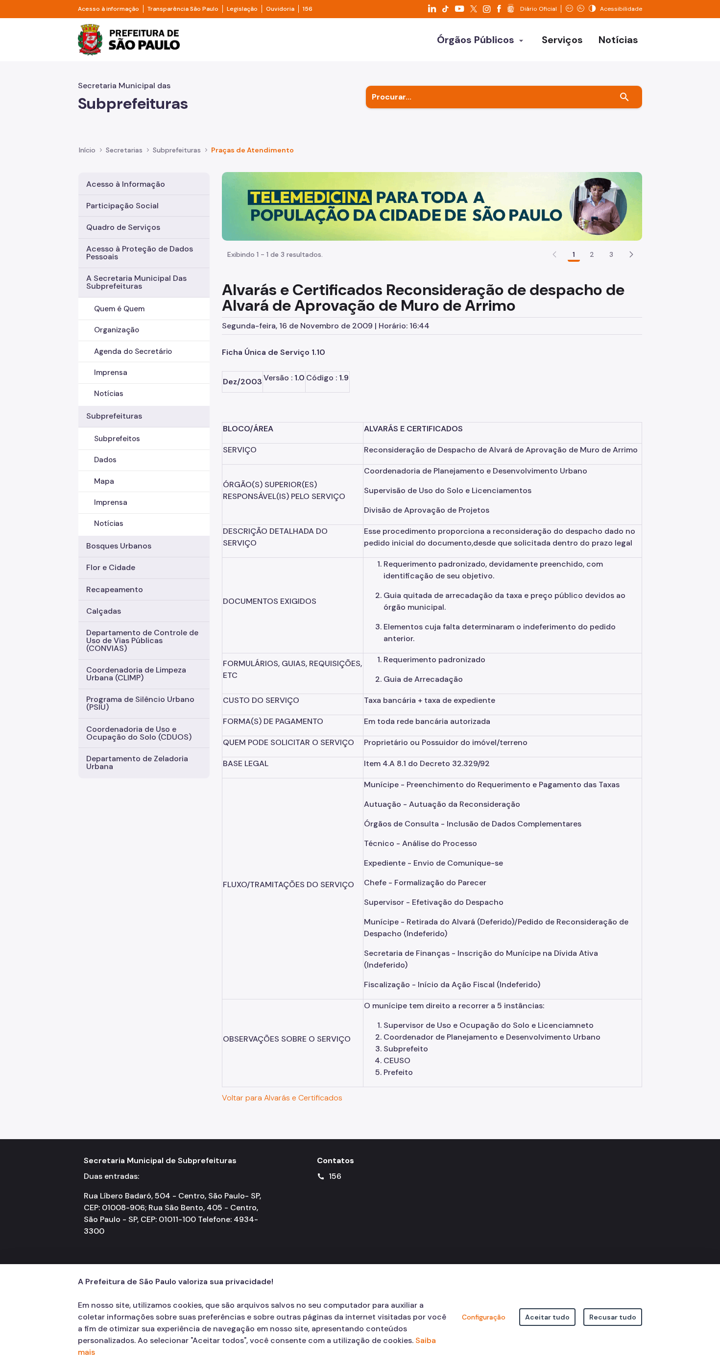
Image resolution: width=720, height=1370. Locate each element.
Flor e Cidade (110, 567)
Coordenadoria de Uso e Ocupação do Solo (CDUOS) (139, 733)
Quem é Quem (119, 309)
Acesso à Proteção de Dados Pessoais (139, 253)
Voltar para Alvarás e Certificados (282, 1098)
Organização (116, 330)
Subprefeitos (117, 439)
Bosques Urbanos (118, 546)
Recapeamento (114, 589)
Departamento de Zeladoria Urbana (137, 762)
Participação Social (122, 205)
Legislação (242, 9)
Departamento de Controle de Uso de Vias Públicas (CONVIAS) (142, 640)
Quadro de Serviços (123, 227)
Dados (105, 460)
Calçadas (103, 611)
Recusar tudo (612, 1317)
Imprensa (110, 372)
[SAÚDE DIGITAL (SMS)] (432, 205)
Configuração (483, 1317)
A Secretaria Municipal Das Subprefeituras (136, 282)
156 (307, 9)
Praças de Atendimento (252, 150)
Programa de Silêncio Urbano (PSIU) (140, 703)
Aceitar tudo (547, 1317)
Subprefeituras (114, 416)
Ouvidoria (280, 9)
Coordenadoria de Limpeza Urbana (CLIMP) (136, 674)
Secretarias (124, 150)
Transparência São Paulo (182, 9)
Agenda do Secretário (133, 351)
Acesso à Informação (125, 184)
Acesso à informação (108, 9)
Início (87, 150)
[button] (631, 254)
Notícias (108, 394)
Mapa (104, 481)
